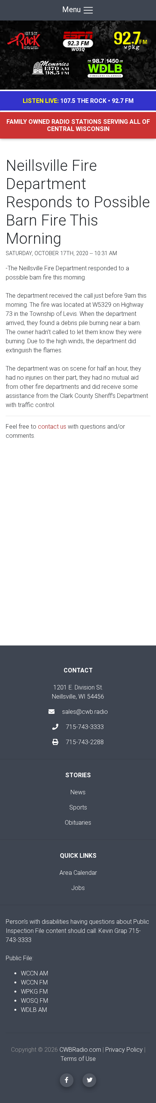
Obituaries (78, 822)
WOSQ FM (34, 1000)
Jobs (78, 888)
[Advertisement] (78, 549)
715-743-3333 (84, 727)
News (78, 792)
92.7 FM (123, 100)
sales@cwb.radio (85, 711)
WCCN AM (34, 973)
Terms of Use (78, 1058)
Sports (78, 807)
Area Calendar (78, 872)
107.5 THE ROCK (83, 100)
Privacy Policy (124, 1049)
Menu (72, 9)
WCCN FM (34, 982)
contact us (52, 426)
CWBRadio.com (80, 1049)
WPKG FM (34, 991)
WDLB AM (34, 1009)
